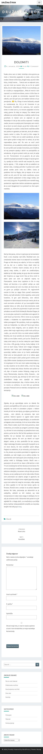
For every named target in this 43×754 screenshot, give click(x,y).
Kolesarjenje (10, 723)
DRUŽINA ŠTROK (9, 2)
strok (24, 66)
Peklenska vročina (12, 685)
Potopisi (8, 715)
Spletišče (9, 613)
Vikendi (8, 519)
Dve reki (8, 693)
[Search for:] (21, 664)
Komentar (9, 565)
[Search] (37, 664)
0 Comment (34, 66)
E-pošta (9, 604)
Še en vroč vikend (11, 681)
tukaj (20, 507)
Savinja (8, 697)
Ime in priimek (11, 594)
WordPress (26, 749)
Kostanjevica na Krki (12, 689)
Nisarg (39, 749)
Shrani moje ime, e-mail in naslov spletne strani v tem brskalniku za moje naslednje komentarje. (20, 628)
